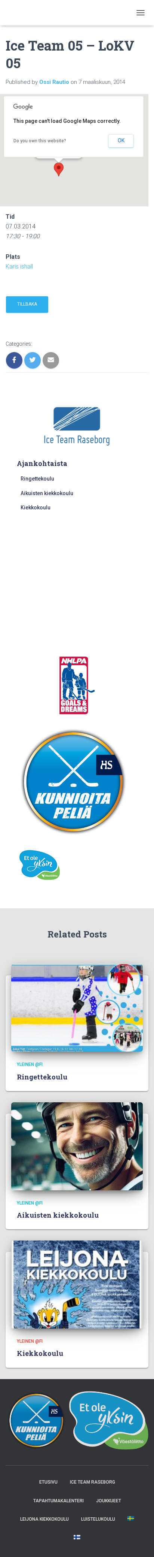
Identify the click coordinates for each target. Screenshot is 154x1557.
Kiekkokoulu (35, 508)
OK (121, 140)
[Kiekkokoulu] (77, 1284)
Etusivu (48, 1482)
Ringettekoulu (37, 479)
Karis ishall (19, 266)
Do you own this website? (39, 140)
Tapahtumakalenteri (58, 1500)
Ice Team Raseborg (92, 1482)
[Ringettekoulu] (77, 1008)
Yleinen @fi (30, 1064)
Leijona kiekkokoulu (44, 1519)
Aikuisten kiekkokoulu (47, 493)
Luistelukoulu (98, 1519)
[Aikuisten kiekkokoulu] (77, 1146)
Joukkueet (108, 1500)
